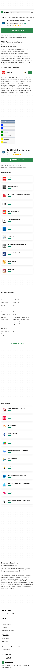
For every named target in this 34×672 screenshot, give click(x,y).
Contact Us (4, 627)
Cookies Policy (5, 644)
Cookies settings (6, 649)
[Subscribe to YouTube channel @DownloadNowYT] (9, 658)
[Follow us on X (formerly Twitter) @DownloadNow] (6, 658)
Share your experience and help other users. (13, 37)
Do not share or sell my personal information (13, 646)
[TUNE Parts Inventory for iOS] (3, 23)
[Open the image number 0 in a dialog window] (8, 132)
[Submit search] (11, 12)
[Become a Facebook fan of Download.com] (3, 658)
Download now (18, 30)
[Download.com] (5, 12)
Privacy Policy (5, 638)
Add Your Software (6, 624)
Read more (15, 46)
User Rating (10, 25)
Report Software (18, 343)
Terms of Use (5, 641)
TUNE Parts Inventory (18, 21)
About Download (6, 622)
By (15, 23)
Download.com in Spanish (8, 630)
